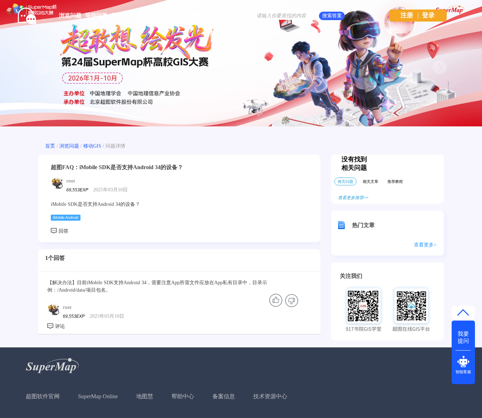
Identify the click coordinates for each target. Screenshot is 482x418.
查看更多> (425, 244)
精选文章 (122, 15)
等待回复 (96, 15)
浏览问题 (70, 15)
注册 (406, 15)
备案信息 (223, 396)
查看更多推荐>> (353, 197)
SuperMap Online (98, 396)
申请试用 (148, 15)
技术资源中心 (270, 396)
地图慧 (144, 396)
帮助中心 (182, 396)
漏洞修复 (200, 15)
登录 (428, 15)
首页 (50, 146)
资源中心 (174, 15)
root (70, 181)
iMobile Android (65, 217)
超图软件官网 (43, 396)
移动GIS (92, 146)
